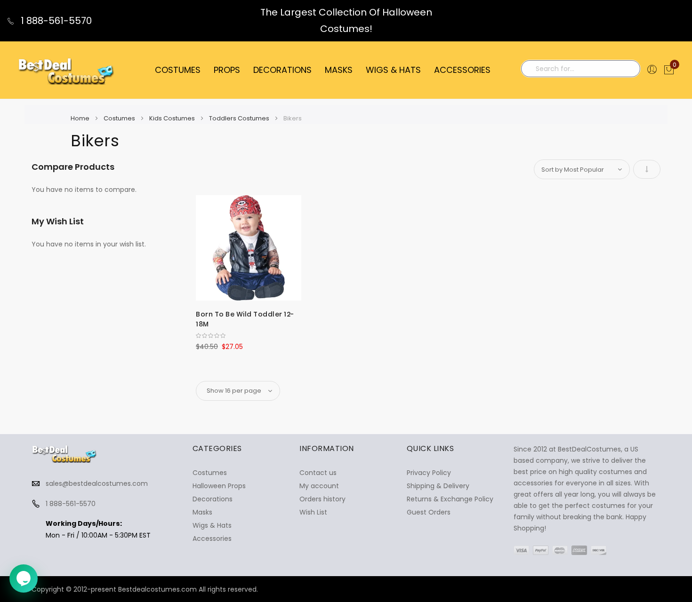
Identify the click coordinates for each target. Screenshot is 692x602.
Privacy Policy (429, 472)
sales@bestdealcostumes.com (97, 483)
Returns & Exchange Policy (450, 499)
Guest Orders (429, 512)
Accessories (212, 538)
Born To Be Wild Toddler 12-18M (245, 319)
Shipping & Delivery (438, 486)
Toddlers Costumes (240, 118)
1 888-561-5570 (55, 20)
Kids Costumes (172, 118)
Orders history (322, 499)
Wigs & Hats (212, 525)
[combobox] (580, 68)
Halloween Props (219, 486)
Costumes (120, 118)
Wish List (313, 512)
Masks (202, 512)
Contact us (318, 472)
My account (319, 486)
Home (81, 118)
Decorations (213, 499)
